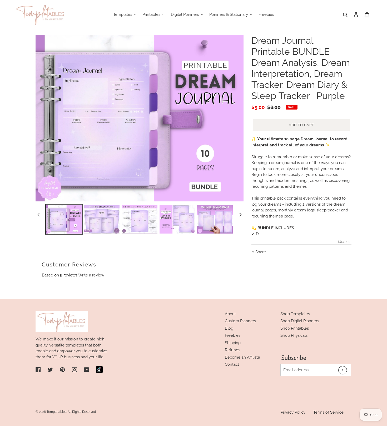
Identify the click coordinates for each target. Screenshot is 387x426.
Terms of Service (328, 412)
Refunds (232, 350)
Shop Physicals (293, 335)
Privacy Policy (293, 412)
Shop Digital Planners (299, 321)
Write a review (91, 275)
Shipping (233, 342)
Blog (229, 328)
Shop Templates (295, 313)
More (342, 242)
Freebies (232, 335)
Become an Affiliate (242, 357)
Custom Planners (240, 321)
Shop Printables (294, 328)
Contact (232, 364)
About (230, 313)
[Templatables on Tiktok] (99, 369)
